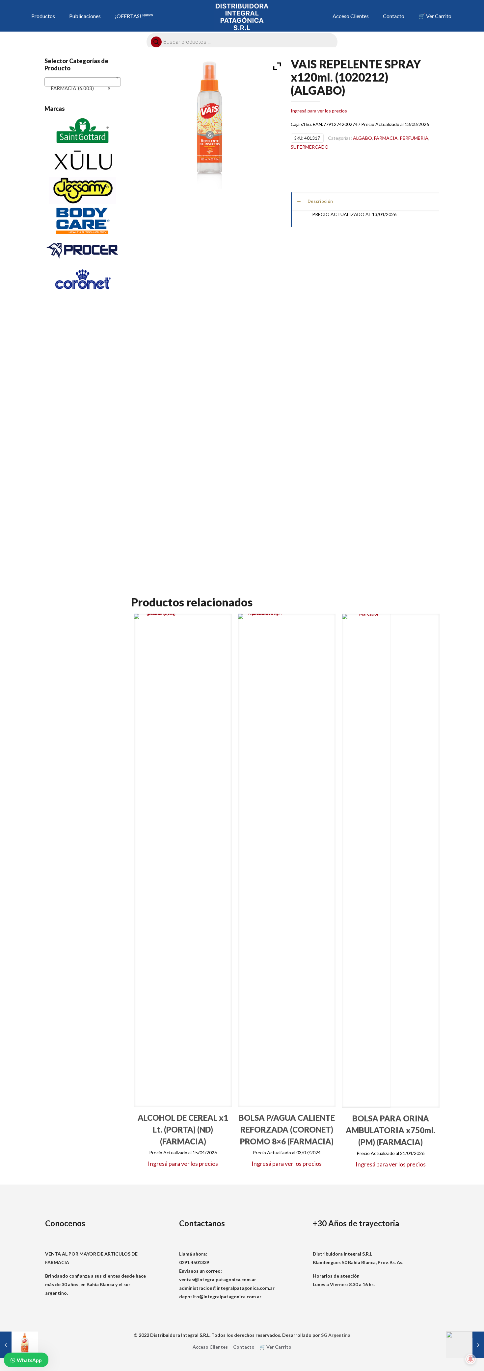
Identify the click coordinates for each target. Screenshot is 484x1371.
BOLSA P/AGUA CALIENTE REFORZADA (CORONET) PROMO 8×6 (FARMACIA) (287, 1129)
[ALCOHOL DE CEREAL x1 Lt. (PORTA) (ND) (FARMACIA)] (158, 860)
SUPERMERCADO (310, 147)
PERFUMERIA (414, 138)
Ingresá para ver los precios (319, 110)
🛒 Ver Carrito (275, 1347)
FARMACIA (386, 138)
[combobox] (82, 81)
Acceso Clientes (210, 1347)
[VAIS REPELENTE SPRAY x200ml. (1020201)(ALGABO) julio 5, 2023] (19, 1345)
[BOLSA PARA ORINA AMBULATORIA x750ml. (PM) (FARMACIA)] (366, 861)
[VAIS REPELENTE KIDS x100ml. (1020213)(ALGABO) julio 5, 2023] (465, 1345)
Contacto (244, 1347)
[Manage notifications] (470, 1359)
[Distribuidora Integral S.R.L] (242, 16)
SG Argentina (335, 1335)
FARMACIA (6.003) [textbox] (81, 88)
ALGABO (362, 138)
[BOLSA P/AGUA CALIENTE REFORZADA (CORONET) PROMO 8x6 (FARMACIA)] (262, 860)
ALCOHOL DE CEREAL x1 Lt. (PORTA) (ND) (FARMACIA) (183, 1129)
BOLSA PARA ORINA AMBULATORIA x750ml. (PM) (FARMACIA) (390, 1130)
